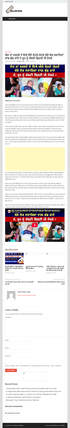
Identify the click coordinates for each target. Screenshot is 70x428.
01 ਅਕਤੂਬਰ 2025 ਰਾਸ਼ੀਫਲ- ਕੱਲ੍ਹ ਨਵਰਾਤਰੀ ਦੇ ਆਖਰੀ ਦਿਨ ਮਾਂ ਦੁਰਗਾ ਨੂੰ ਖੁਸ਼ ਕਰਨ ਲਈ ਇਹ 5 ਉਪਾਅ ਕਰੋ (33, 391)
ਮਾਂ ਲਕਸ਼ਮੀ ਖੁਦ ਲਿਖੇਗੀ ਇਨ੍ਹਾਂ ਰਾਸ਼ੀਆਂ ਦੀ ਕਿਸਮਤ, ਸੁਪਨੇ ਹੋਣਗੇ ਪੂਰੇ (23, 397)
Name (7, 340)
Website (8, 356)
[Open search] (63, 19)
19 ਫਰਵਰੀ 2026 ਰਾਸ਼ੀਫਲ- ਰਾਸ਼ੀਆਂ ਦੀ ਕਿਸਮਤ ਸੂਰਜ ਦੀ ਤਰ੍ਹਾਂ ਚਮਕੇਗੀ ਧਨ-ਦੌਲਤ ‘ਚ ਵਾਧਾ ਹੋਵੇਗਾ (31, 388)
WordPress (55, 425)
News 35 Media (19, 425)
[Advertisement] (35, 36)
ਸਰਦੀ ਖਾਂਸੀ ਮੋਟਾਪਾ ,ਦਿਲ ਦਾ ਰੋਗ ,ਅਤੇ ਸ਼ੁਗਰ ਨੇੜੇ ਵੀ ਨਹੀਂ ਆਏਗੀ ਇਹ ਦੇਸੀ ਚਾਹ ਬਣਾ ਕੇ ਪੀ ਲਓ (55, 268)
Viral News (8, 52)
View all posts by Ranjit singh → (27, 295)
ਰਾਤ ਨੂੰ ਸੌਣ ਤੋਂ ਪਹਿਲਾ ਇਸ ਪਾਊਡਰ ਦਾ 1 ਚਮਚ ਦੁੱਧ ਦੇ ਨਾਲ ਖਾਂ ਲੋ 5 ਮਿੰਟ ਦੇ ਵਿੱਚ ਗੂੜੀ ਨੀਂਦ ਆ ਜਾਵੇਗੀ (31, 394)
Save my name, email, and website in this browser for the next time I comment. (33, 365)
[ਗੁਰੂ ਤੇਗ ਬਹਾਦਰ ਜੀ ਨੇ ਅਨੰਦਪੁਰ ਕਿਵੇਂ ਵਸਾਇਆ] (35, 259)
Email (7, 348)
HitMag (63, 425)
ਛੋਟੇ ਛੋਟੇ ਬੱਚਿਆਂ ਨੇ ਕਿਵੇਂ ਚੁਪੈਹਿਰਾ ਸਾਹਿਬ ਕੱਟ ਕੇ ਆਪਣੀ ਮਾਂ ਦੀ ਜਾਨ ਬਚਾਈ (14, 268)
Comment (8, 317)
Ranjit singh (21, 61)
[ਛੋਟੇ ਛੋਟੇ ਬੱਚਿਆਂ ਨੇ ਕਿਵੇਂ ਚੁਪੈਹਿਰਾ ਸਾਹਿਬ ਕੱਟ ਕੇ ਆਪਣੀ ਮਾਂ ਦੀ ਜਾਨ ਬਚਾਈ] (14, 259)
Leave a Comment (30, 61)
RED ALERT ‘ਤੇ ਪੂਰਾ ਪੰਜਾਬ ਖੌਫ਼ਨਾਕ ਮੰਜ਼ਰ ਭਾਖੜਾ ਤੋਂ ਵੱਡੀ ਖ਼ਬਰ (22, 400)
